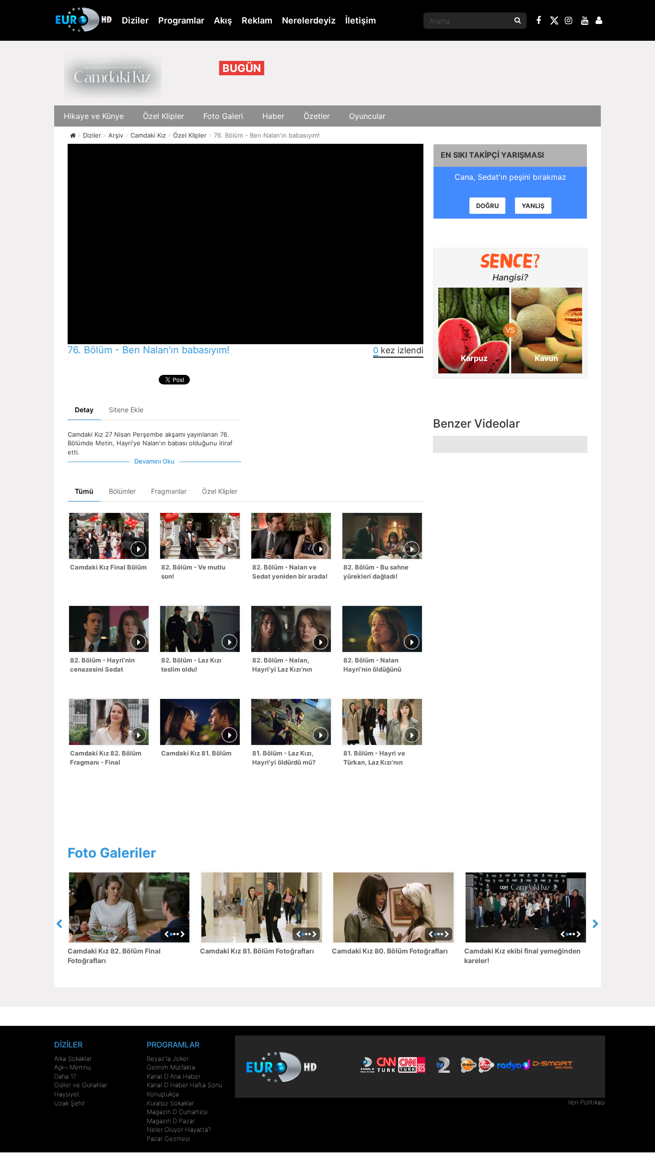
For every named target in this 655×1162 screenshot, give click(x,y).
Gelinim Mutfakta (171, 1067)
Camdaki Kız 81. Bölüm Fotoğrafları (257, 951)
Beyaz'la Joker (167, 1058)
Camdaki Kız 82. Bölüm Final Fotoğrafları (114, 955)
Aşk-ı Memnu (72, 1067)
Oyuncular (367, 116)
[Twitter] (554, 22)
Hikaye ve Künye (94, 116)
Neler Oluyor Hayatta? (179, 1129)
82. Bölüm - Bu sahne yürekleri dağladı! (376, 571)
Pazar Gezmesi (168, 1138)
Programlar (181, 20)
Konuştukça (163, 1094)
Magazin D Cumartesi (177, 1112)
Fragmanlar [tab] (169, 491)
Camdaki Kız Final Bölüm (108, 567)
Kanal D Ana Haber (173, 1076)
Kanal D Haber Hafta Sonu (184, 1085)
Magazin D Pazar (171, 1121)
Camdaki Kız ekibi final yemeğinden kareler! (522, 955)
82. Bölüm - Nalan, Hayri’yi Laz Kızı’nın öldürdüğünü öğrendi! (285, 665)
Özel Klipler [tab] (219, 491)
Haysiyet (67, 1094)
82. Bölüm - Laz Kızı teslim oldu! (191, 664)
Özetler (317, 116)
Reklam (257, 20)
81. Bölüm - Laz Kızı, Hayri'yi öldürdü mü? (284, 757)
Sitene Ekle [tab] (126, 410)
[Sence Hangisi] (510, 260)
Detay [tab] (84, 410)
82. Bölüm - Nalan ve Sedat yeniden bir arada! (290, 571)
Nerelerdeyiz (309, 20)
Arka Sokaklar (73, 1058)
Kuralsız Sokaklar (170, 1103)
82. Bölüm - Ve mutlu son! (193, 571)
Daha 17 (65, 1076)
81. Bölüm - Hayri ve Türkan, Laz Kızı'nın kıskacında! (374, 758)
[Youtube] (585, 22)
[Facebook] (539, 22)
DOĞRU (487, 205)
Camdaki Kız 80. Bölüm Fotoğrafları (390, 951)
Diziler (135, 20)
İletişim (360, 20)
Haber (273, 116)
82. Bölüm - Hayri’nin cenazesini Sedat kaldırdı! (102, 665)
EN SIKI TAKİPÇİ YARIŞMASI (492, 155)
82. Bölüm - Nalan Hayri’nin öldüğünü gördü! (372, 665)
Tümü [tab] (84, 491)
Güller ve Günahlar (80, 1085)
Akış (223, 20)
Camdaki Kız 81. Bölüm (196, 753)
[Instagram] (569, 22)
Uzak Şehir (69, 1103)
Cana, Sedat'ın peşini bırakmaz (510, 177)
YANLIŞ (533, 205)
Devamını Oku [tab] (154, 461)
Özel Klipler (163, 116)
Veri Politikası (586, 1102)
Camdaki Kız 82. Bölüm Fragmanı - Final (105, 757)
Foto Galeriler (112, 853)
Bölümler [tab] (122, 491)
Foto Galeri (223, 116)
